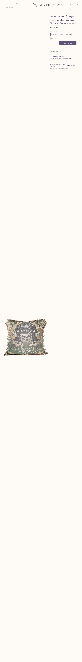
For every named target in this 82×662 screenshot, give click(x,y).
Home (5, 3)
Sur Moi (9, 3)
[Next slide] (43, 336)
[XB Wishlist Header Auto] (74, 5)
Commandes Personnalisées (60, 5)
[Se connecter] (70, 5)
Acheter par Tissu (9, 7)
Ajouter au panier (67, 43)
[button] (54, 5)
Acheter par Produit (17, 3)
